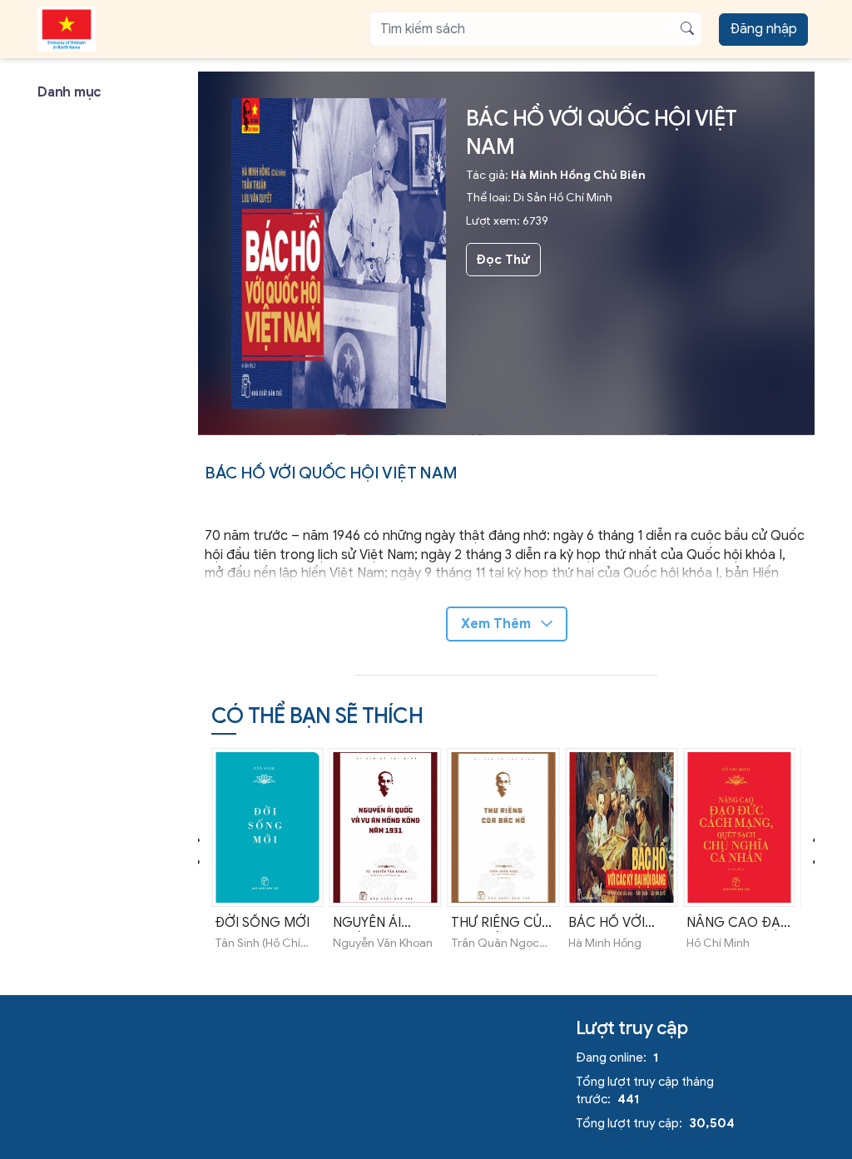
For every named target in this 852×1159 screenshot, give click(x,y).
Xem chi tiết (268, 873)
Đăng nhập (763, 29)
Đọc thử (503, 259)
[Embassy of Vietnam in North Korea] (66, 29)
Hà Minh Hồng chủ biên (578, 175)
